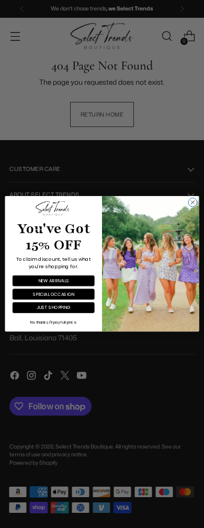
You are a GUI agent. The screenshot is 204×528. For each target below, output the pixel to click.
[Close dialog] (192, 202)
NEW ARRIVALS (53, 281)
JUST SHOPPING (54, 308)
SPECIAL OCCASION (53, 294)
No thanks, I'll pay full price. (53, 322)
